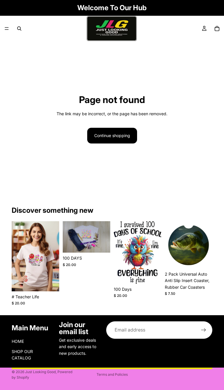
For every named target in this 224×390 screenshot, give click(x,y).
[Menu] (6, 28)
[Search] (19, 28)
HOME (18, 341)
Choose (157, 274)
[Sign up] (203, 330)
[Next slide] (206, 244)
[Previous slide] (171, 244)
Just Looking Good (40, 372)
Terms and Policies (112, 374)
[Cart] (217, 28)
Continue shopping (112, 135)
